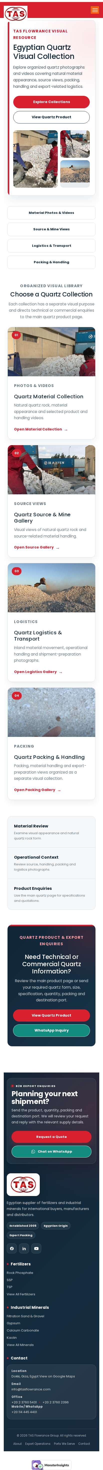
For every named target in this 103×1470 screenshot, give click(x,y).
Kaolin (12, 1338)
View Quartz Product (51, 117)
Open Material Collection (38, 429)
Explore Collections (51, 101)
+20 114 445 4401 (24, 1412)
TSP (9, 1287)
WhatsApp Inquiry (51, 1030)
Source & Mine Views (51, 229)
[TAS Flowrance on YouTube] (36, 1248)
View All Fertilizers (21, 1294)
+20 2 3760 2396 (55, 1402)
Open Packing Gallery (34, 789)
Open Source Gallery (34, 547)
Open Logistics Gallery (35, 671)
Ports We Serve (64, 1444)
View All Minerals (20, 1345)
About (17, 1444)
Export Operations (37, 1444)
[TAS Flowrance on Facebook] (12, 1248)
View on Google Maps (57, 1376)
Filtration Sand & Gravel (25, 1316)
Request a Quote (51, 1136)
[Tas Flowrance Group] (16, 14)
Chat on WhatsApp (55, 1151)
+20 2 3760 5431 (24, 1402)
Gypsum (13, 1323)
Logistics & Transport (51, 245)
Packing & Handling (51, 262)
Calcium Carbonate (23, 1330)
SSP (10, 1280)
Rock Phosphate (20, 1273)
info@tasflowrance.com (31, 1389)
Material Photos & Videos (51, 212)
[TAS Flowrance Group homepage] (23, 1184)
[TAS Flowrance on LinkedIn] (24, 1248)
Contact (84, 1444)
